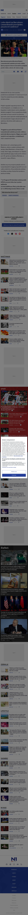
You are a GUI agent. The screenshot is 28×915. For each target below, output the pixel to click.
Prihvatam (14, 475)
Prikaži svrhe (14, 471)
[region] (14, 457)
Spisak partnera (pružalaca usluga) (9, 467)
